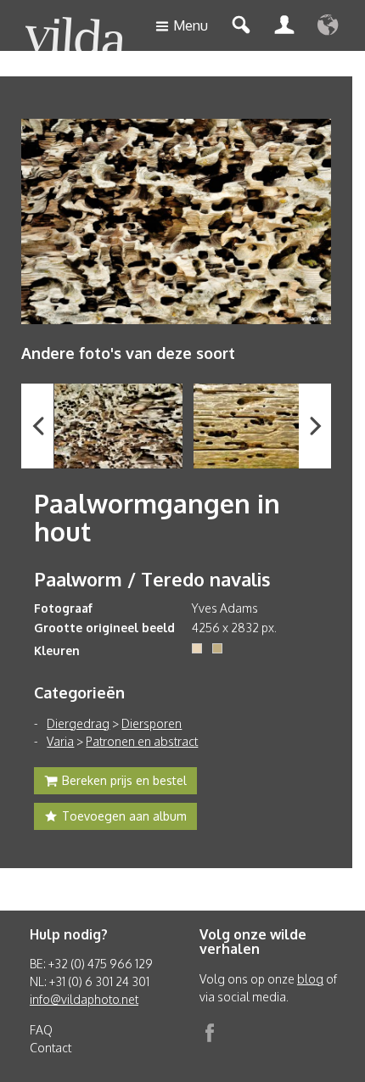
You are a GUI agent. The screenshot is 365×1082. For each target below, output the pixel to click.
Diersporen (151, 723)
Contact (50, 1047)
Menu (190, 25)
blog (310, 979)
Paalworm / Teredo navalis (152, 579)
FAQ (41, 1030)
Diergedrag (78, 723)
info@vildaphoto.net (84, 999)
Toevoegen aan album (124, 816)
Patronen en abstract (142, 741)
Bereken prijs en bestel (124, 780)
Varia (60, 741)
